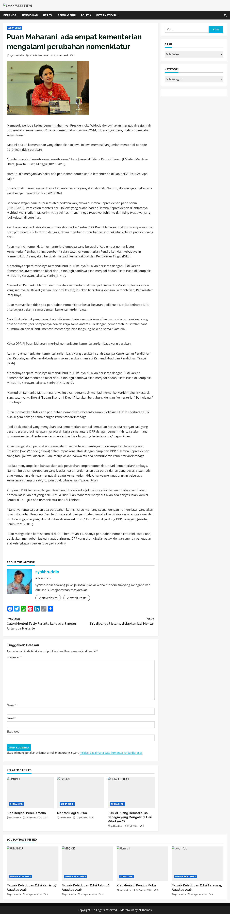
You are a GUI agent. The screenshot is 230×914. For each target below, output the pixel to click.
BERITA (48, 15)
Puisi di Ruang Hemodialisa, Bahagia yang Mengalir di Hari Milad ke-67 (130, 817)
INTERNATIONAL (107, 15)
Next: (122, 621)
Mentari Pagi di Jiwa (72, 813)
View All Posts (77, 598)
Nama (12, 705)
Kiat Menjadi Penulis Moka (26, 813)
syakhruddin (17, 55)
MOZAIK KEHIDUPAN (20, 876)
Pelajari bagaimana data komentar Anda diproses (111, 753)
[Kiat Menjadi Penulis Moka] (30, 792)
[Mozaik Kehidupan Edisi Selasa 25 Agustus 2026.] (197, 863)
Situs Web (13, 731)
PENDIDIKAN (30, 15)
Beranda (10, 15)
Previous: (41, 623)
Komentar (14, 657)
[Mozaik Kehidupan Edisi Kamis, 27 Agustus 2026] (32, 863)
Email (11, 718)
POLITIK (86, 15)
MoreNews (127, 910)
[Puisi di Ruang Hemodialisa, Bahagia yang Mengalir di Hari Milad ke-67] (131, 792)
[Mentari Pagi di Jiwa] (80, 792)
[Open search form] (225, 15)
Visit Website (48, 598)
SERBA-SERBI (67, 15)
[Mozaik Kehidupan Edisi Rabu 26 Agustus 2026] (87, 863)
